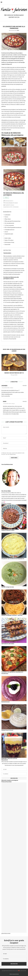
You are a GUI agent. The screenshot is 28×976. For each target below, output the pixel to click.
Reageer (25, 385)
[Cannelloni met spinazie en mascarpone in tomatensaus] (14, 658)
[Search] (26, 2)
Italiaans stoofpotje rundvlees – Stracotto (11, 615)
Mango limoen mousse (7, 730)
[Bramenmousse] (14, 688)
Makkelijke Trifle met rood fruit (9, 758)
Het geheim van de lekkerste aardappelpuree (12, 558)
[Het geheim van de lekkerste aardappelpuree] (14, 545)
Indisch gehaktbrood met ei (14, 373)
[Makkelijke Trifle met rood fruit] (14, 745)
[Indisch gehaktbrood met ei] (14, 362)
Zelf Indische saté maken (7, 643)
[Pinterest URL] (14, 783)
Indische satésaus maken (7, 530)
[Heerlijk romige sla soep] (14, 573)
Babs (18, 30)
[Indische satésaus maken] (14, 517)
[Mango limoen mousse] (14, 716)
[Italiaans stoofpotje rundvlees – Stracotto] (14, 602)
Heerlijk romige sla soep (7, 587)
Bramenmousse (5, 701)
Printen (6, 197)
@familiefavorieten (5, 933)
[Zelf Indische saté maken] (14, 630)
